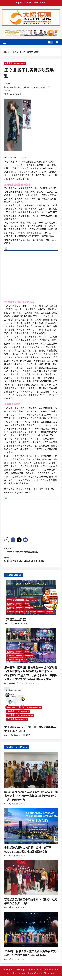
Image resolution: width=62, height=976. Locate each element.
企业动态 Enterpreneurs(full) (41, 611)
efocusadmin (9, 683)
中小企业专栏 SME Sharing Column (21, 600)
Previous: (21, 550)
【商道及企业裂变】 (16, 619)
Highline (11, 707)
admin (7, 83)
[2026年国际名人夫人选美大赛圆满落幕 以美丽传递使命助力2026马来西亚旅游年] (31, 929)
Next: (24, 559)
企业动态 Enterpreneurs (15, 63)
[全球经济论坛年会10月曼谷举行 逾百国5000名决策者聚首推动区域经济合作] (31, 826)
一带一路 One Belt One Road (29, 707)
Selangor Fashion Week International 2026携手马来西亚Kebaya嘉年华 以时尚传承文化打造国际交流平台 (31, 795)
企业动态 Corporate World (18, 604)
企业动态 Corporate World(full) (20, 607)
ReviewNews (34, 973)
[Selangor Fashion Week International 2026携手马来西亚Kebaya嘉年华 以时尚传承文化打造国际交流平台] (31, 770)
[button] (4, 42)
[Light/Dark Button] (50, 42)
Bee (5, 804)
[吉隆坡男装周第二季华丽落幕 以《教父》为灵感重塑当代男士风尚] (31, 877)
